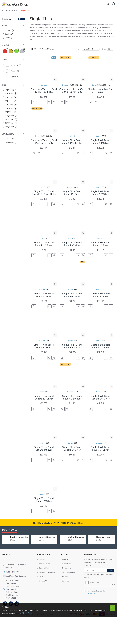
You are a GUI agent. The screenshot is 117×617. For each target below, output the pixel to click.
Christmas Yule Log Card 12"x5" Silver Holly (72, 90)
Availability (8, 134)
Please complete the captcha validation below (98, 576)
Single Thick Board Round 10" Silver (100, 141)
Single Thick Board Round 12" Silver (100, 193)
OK (112, 608)
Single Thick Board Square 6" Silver (100, 448)
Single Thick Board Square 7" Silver (44, 500)
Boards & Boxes (12, 10)
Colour (5, 45)
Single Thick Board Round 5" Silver (44, 295)
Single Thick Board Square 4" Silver (44, 448)
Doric (94, 85)
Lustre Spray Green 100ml (48, 537)
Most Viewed (9, 530)
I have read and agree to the (95, 592)
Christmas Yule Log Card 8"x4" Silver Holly (44, 141)
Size (4, 85)
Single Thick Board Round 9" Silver (72, 346)
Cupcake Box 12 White (105, 537)
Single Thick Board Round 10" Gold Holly (72, 141)
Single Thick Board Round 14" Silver (44, 244)
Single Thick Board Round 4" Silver (100, 244)
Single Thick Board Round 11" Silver (72, 193)
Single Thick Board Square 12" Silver (72, 397)
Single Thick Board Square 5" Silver (72, 448)
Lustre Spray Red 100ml (19, 537)
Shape (5, 59)
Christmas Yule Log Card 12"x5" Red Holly (44, 90)
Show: (104, 49)
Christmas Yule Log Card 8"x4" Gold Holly (100, 90)
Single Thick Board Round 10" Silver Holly (44, 193)
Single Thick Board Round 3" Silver (72, 244)
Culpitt (72, 136)
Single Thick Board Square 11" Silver (44, 397)
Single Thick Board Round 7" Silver (100, 295)
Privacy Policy (27, 613)
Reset (22, 19)
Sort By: (79, 49)
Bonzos (44, 85)
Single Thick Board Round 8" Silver (44, 346)
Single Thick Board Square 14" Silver (100, 397)
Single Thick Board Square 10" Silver (100, 346)
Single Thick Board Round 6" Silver (72, 295)
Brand (5, 25)
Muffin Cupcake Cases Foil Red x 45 (76, 537)
